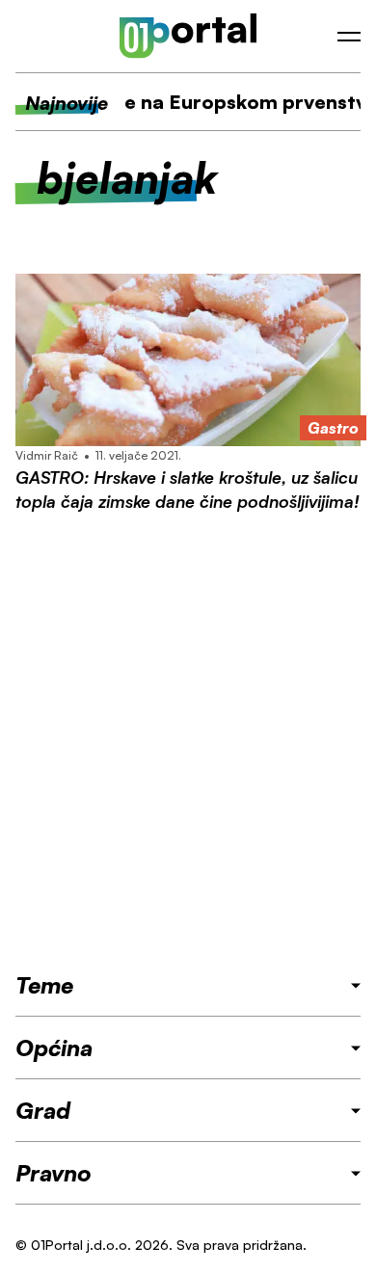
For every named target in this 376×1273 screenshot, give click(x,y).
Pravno (53, 1172)
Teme (44, 984)
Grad (42, 1110)
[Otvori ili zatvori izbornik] (349, 36)
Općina (54, 1047)
